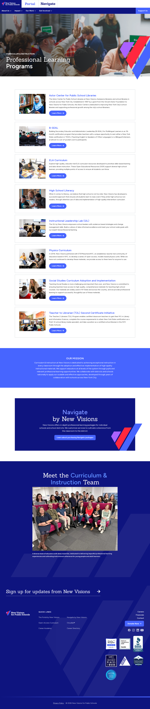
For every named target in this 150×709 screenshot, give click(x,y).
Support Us (143, 11)
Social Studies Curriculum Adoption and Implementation (82, 280)
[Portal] (30, 4)
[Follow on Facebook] (129, 630)
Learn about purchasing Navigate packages (75, 437)
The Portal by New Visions (49, 617)
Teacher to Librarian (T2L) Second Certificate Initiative (81, 312)
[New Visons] (11, 4)
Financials (140, 615)
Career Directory (73, 628)
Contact (140, 618)
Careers (140, 612)
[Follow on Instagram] (133, 630)
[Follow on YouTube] (142, 630)
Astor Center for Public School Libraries (72, 95)
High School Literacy (61, 190)
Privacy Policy (58, 703)
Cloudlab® (71, 623)
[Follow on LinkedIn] (138, 630)
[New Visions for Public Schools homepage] (18, 621)
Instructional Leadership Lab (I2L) (69, 220)
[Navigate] (48, 4)
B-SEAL (53, 127)
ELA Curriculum (58, 160)
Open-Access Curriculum (48, 623)
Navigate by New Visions (77, 617)
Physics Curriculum (60, 250)
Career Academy (45, 628)
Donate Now (133, 623)
